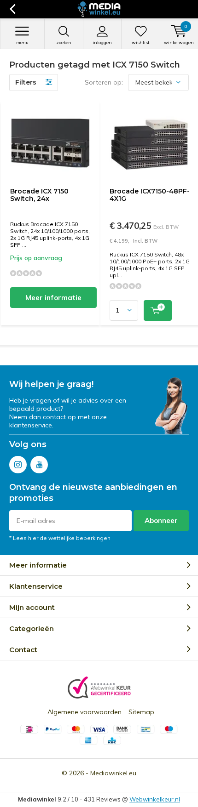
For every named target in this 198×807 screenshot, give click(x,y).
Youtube (39, 464)
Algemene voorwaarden (84, 712)
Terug (12, 9)
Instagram (18, 464)
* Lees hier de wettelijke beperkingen (60, 537)
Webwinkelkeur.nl (154, 799)
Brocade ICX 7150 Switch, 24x (39, 195)
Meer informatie (53, 297)
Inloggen (102, 42)
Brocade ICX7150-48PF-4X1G (150, 195)
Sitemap (141, 712)
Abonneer (161, 520)
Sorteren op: (104, 82)
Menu (22, 42)
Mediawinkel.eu (113, 773)
